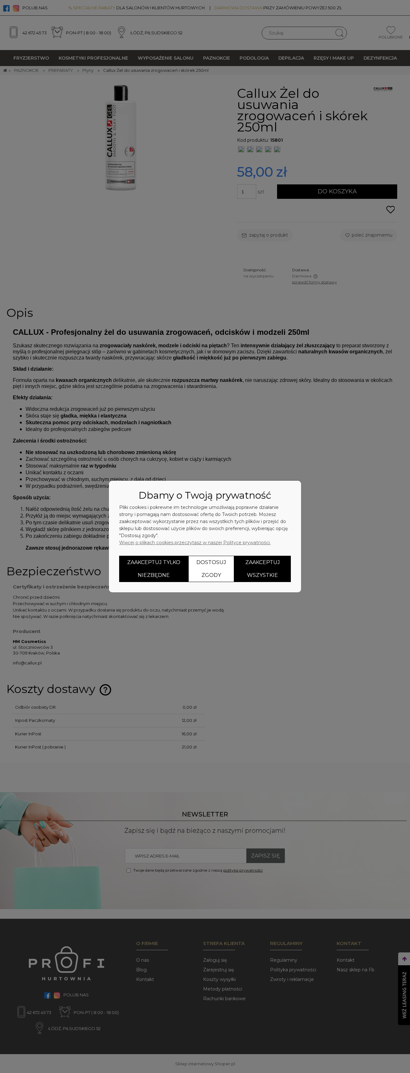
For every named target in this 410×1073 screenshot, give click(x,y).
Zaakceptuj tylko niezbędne (153, 568)
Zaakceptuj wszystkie (262, 568)
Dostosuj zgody (211, 568)
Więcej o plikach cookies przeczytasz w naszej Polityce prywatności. (195, 542)
